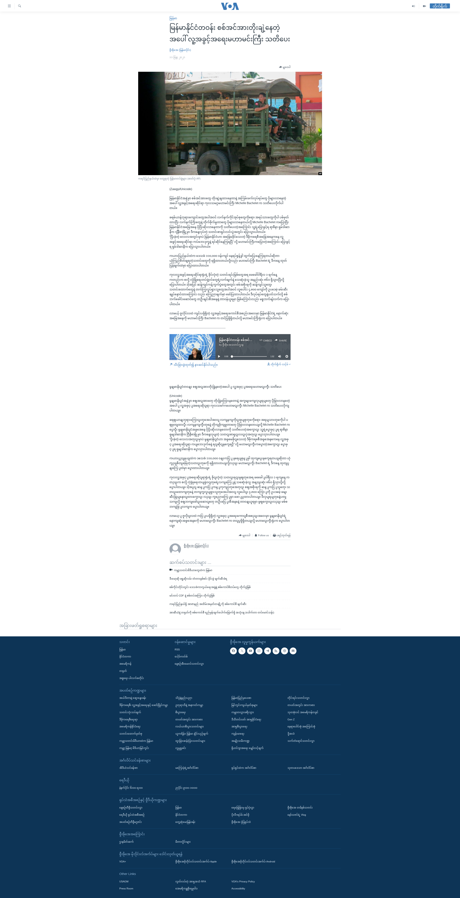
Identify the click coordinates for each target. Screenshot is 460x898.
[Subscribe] (293, 651)
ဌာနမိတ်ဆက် (126, 841)
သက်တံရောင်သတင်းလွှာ (301, 740)
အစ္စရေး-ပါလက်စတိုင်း (131, 678)
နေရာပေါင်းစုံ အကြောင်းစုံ (301, 726)
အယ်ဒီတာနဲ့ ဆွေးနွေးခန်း (132, 697)
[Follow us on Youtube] (250, 651)
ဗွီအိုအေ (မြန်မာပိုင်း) (180, 50)
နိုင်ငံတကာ (125, 656)
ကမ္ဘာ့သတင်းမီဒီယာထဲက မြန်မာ (136, 740)
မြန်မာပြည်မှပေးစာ (241, 697)
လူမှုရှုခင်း (180, 748)
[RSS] (276, 651)
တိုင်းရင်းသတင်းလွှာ (298, 697)
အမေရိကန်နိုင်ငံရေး (130, 726)
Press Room (126, 888)
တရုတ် (123, 670)
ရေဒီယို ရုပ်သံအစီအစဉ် (131, 814)
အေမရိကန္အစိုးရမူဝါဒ (186, 888)
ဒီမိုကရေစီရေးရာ (128, 719)
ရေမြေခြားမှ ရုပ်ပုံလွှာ (242, 807)
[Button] (285, 67)
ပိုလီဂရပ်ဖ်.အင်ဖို (240, 814)
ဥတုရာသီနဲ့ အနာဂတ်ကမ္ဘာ (189, 705)
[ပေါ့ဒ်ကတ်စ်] (284, 651)
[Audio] (413, 6)
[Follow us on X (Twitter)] (241, 651)
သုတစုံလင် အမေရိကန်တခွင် (303, 712)
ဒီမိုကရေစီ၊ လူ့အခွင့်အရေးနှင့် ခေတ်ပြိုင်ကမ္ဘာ (143, 705)
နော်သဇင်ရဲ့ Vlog (297, 814)
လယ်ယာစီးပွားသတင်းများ (189, 726)
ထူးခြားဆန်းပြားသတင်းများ (190, 740)
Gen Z (291, 719)
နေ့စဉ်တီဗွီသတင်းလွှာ (130, 807)
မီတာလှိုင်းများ (183, 841)
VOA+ (122, 861)
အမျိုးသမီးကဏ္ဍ (240, 740)
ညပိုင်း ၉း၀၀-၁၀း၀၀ (186, 787)
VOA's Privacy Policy (243, 881)
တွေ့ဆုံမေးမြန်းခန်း (185, 821)
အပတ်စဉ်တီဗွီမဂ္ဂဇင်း (130, 821)
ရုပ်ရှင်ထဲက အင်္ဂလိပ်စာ (243, 767)
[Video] (424, 6)
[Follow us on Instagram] (259, 651)
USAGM (123, 881)
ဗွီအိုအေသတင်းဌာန (232, 344)
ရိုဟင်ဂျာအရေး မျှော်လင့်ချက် (247, 748)
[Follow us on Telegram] (267, 651)
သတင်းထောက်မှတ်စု (130, 733)
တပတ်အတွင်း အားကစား (189, 719)
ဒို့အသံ (291, 733)
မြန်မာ (173, 18)
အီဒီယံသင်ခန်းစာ (128, 767)
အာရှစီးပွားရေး (239, 726)
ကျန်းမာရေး (237, 733)
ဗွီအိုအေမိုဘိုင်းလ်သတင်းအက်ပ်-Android (253, 861)
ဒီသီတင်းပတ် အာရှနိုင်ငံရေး (246, 719)
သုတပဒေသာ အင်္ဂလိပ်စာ (301, 767)
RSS (177, 649)
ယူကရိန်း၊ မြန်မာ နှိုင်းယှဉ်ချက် (191, 733)
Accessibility (238, 888)
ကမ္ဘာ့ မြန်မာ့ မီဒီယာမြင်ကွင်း (134, 748)
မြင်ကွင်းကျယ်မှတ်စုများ (244, 705)
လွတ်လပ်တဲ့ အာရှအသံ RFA (190, 881)
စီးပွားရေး (180, 712)
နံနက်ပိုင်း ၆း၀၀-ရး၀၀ (131, 787)
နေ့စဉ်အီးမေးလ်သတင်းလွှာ (189, 663)
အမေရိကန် (125, 663)
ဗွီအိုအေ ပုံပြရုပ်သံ (241, 821)
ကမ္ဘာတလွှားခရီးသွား (242, 712)
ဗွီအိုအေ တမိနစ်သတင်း (300, 807)
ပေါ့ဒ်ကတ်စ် (181, 656)
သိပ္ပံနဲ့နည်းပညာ (183, 697)
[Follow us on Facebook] (233, 651)
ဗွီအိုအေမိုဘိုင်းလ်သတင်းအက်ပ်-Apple (196, 861)
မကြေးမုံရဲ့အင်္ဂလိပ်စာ (186, 767)
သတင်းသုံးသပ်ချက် (130, 712)
